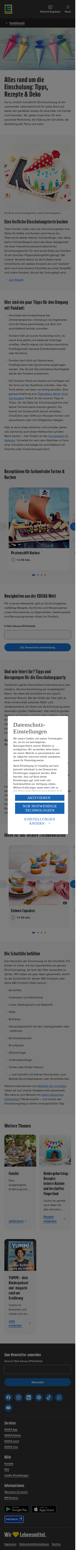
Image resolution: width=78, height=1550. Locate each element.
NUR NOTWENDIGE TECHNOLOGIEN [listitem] (40, 808)
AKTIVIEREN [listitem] (38, 798)
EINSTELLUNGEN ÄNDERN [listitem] (39, 821)
